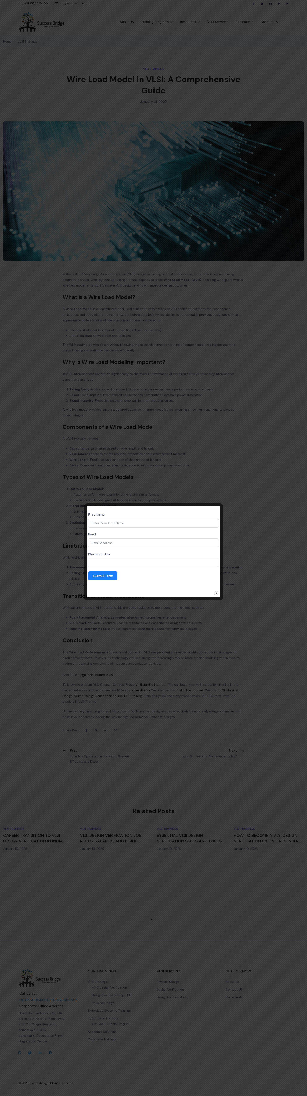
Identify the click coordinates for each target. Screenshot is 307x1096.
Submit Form (103, 575)
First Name (96, 515)
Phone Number (99, 554)
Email (92, 534)
